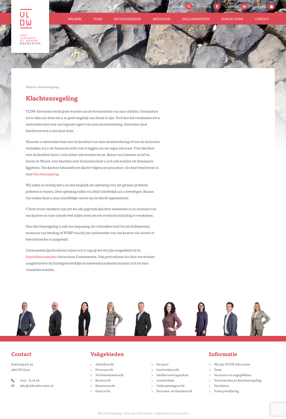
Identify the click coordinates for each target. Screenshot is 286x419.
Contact (262, 18)
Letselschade (165, 380)
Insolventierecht (167, 369)
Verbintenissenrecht (109, 374)
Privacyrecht (104, 369)
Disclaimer (221, 385)
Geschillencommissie (41, 256)
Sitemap (129, 413)
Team (97, 18)
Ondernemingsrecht (170, 385)
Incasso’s (162, 364)
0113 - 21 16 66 (30, 380)
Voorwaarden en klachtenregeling (237, 380)
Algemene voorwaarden (172, 413)
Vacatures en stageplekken (232, 374)
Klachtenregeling (46, 174)
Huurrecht (102, 390)
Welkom (75, 18)
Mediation (161, 18)
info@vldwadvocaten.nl (36, 385)
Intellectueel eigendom (172, 374)
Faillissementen (196, 18)
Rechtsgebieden (127, 18)
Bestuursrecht (105, 385)
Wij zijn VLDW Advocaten (232, 364)
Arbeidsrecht (104, 364)
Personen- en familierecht (174, 390)
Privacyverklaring (226, 390)
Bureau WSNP (232, 18)
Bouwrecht (103, 380)
